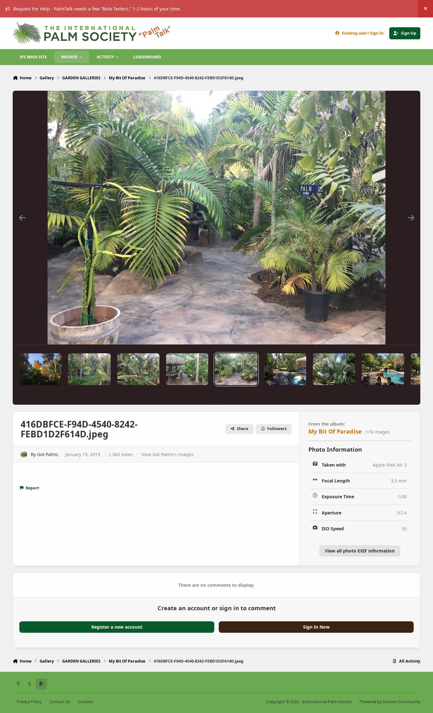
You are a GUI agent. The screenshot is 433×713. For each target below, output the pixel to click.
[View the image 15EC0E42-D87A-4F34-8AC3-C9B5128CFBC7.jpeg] (40, 369)
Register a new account (116, 627)
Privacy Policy (29, 701)
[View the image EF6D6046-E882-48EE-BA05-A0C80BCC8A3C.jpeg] (334, 369)
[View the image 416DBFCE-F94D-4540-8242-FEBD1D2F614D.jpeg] (236, 369)
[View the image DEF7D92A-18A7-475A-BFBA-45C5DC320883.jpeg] (187, 369)
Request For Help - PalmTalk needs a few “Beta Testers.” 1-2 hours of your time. (97, 9)
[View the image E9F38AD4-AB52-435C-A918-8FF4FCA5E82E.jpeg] (285, 369)
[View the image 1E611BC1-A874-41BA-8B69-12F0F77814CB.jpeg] (138, 369)
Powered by (389, 701)
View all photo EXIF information (360, 551)
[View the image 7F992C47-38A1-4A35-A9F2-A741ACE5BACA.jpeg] (383, 369)
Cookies (85, 701)
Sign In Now (316, 627)
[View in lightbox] (217, 217)
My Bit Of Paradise (335, 431)
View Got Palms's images (167, 454)
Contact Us (59, 701)
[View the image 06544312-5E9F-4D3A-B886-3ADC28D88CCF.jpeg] (89, 369)
